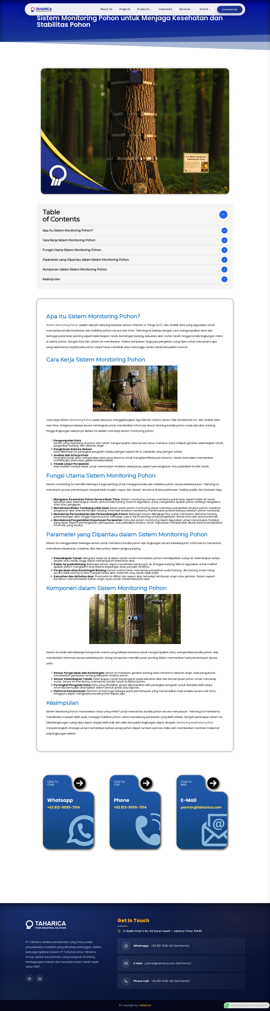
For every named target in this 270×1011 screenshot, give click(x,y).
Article (203, 9)
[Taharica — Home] (41, 9)
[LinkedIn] (40, 979)
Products (143, 9)
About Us (106, 9)
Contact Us (229, 9)
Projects (124, 9)
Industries (165, 9)
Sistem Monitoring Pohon (62, 325)
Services (184, 9)
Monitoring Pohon (81, 420)
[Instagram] (29, 979)
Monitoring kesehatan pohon (195, 722)
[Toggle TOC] (223, 215)
